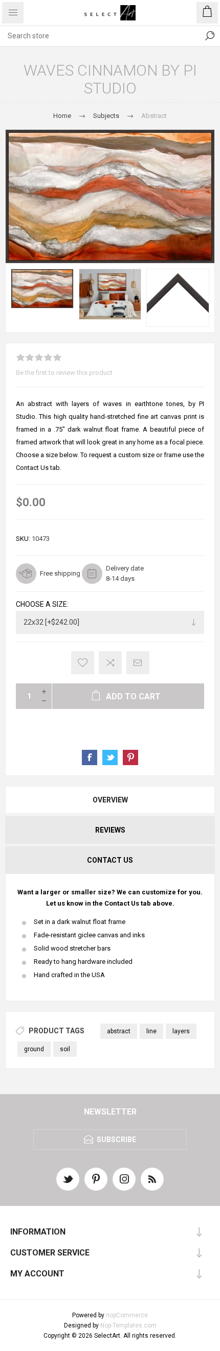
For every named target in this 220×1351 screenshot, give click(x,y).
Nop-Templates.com (128, 1325)
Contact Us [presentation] (110, 860)
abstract (118, 1031)
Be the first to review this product (64, 372)
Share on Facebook (89, 757)
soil (65, 1049)
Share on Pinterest (130, 757)
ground (34, 1049)
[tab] (110, 800)
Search (210, 36)
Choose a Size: (42, 604)
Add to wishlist (82, 662)
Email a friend (137, 662)
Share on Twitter (110, 757)
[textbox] (100, 36)
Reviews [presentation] (110, 830)
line (151, 1031)
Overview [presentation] (110, 800)
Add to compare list (110, 662)
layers (181, 1031)
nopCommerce (127, 1315)
